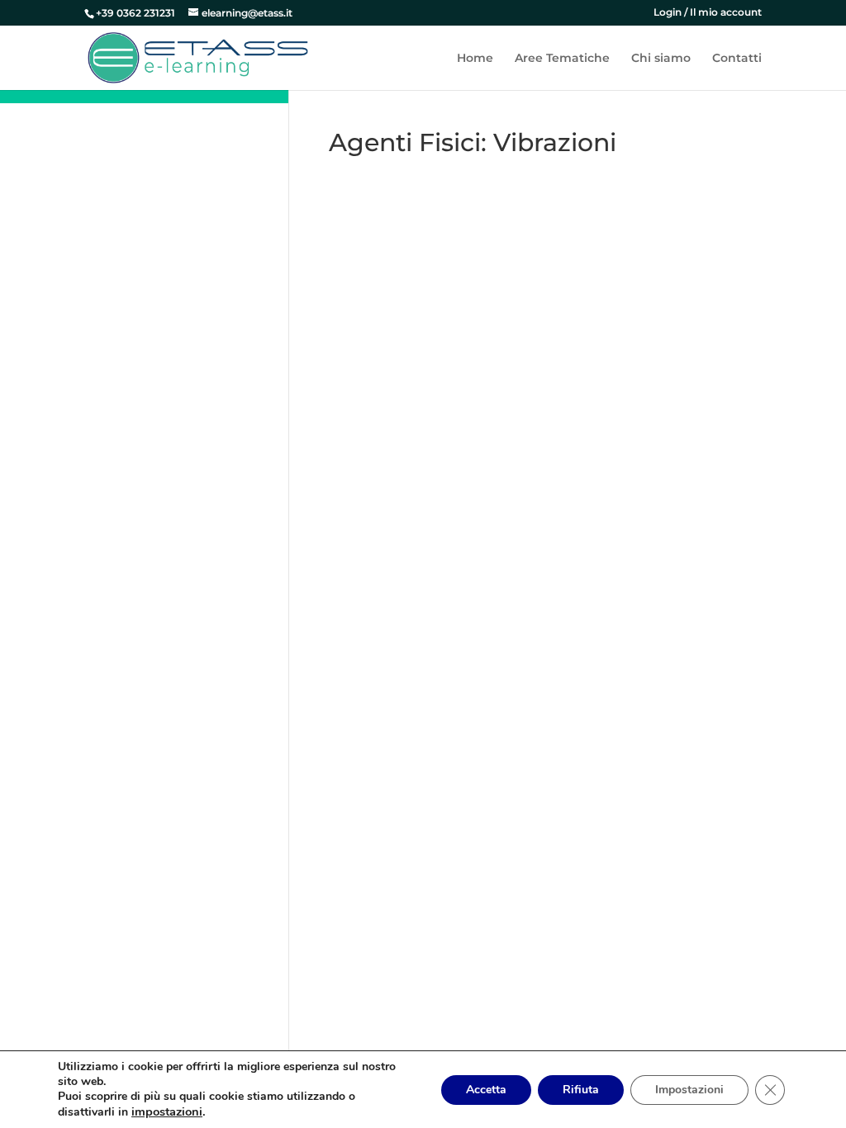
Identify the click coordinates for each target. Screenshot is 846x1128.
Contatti (737, 58)
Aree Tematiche (562, 58)
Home (475, 58)
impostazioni (166, 1111)
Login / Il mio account (708, 12)
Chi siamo (661, 58)
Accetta (486, 1089)
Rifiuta (581, 1089)
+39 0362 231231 (135, 13)
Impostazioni (689, 1089)
